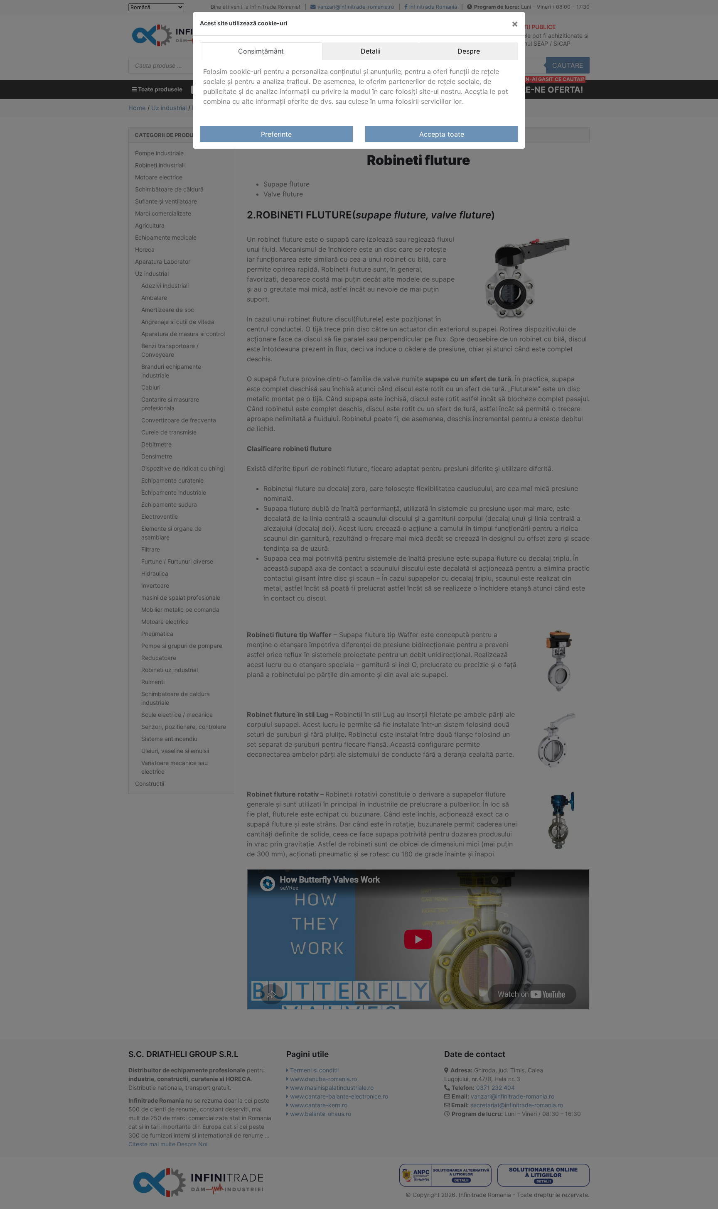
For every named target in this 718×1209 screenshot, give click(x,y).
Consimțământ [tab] (261, 51)
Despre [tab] (468, 51)
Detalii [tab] (371, 51)
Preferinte (276, 134)
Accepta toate (441, 134)
